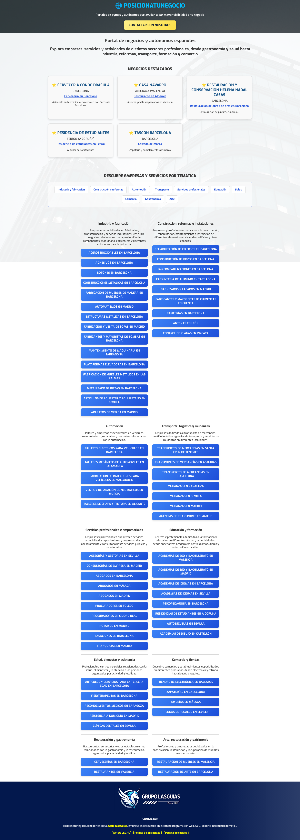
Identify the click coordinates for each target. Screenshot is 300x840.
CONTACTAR (150, 819)
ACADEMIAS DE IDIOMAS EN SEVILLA (185, 594)
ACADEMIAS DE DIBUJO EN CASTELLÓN (186, 634)
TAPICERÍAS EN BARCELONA (185, 313)
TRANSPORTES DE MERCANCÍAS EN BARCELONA (185, 474)
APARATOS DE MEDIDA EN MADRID (114, 412)
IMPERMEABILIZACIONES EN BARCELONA (185, 269)
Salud (238, 189)
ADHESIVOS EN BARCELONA (114, 263)
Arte (172, 199)
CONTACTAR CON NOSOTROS (150, 25)
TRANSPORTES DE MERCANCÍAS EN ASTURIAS (186, 462)
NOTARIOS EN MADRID (114, 626)
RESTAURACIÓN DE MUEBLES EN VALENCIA (186, 762)
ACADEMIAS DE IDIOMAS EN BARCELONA (185, 584)
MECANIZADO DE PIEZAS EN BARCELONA (114, 388)
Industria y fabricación (71, 189)
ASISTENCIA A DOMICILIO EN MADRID (114, 716)
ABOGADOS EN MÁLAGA (114, 586)
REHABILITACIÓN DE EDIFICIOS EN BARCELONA (186, 249)
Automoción (139, 189)
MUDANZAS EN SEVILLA (186, 496)
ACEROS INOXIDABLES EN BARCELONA (114, 253)
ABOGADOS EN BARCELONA (114, 576)
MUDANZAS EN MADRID (186, 506)
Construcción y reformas (108, 189)
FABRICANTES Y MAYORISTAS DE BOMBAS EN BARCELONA (114, 339)
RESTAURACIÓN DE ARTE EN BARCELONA (185, 772)
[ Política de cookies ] (176, 832)
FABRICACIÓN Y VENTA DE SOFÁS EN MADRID (114, 327)
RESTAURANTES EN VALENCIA (114, 772)
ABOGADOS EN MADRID (114, 596)
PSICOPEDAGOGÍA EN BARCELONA (186, 604)
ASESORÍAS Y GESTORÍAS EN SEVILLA (114, 556)
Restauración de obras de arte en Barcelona (219, 106)
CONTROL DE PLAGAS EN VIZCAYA (186, 333)
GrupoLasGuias (117, 826)
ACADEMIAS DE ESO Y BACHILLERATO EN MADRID (185, 572)
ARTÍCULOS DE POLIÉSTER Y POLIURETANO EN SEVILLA (114, 400)
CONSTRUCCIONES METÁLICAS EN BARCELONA (114, 283)
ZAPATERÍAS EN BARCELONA (186, 692)
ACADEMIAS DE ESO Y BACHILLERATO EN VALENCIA (185, 558)
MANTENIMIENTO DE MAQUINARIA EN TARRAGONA (114, 352)
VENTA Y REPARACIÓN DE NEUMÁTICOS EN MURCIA (114, 492)
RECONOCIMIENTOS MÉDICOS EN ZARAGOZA (114, 706)
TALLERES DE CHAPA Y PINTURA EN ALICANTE (114, 504)
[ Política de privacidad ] (147, 832)
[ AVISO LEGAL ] (121, 832)
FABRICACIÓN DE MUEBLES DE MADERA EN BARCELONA (114, 295)
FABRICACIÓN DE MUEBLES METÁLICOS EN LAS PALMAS (114, 376)
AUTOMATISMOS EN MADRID (114, 307)
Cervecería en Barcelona (80, 96)
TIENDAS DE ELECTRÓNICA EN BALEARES (186, 682)
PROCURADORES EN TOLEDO (114, 606)
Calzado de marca (150, 144)
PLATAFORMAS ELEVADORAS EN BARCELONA (114, 364)
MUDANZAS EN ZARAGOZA (186, 486)
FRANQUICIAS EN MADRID (114, 646)
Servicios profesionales (191, 189)
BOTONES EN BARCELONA (114, 273)
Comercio (131, 199)
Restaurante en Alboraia (150, 96)
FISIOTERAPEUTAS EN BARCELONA (114, 696)
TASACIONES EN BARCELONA (114, 636)
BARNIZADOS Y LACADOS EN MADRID (186, 289)
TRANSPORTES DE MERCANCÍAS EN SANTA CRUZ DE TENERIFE (185, 450)
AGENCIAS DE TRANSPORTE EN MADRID (185, 516)
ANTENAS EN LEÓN (186, 323)
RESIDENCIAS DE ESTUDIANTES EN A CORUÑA (185, 614)
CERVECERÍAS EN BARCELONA (114, 762)
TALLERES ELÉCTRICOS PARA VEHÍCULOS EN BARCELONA (114, 450)
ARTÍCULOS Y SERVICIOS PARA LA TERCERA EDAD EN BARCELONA (114, 684)
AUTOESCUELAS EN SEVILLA (186, 624)
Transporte (162, 189)
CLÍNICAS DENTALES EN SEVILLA (114, 726)
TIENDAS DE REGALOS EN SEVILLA (186, 712)
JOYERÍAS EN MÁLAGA (186, 702)
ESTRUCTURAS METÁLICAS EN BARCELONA (114, 317)
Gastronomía (153, 199)
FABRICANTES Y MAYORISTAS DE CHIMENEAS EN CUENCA (186, 301)
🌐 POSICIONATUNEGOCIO (150, 5)
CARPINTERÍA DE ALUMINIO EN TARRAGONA (186, 279)
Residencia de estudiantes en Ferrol (81, 144)
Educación (220, 189)
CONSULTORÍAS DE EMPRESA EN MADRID (114, 566)
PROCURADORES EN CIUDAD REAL (114, 616)
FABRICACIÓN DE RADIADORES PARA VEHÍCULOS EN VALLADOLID (114, 478)
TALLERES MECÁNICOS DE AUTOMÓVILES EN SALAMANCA (114, 464)
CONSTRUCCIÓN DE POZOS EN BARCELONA (185, 259)
